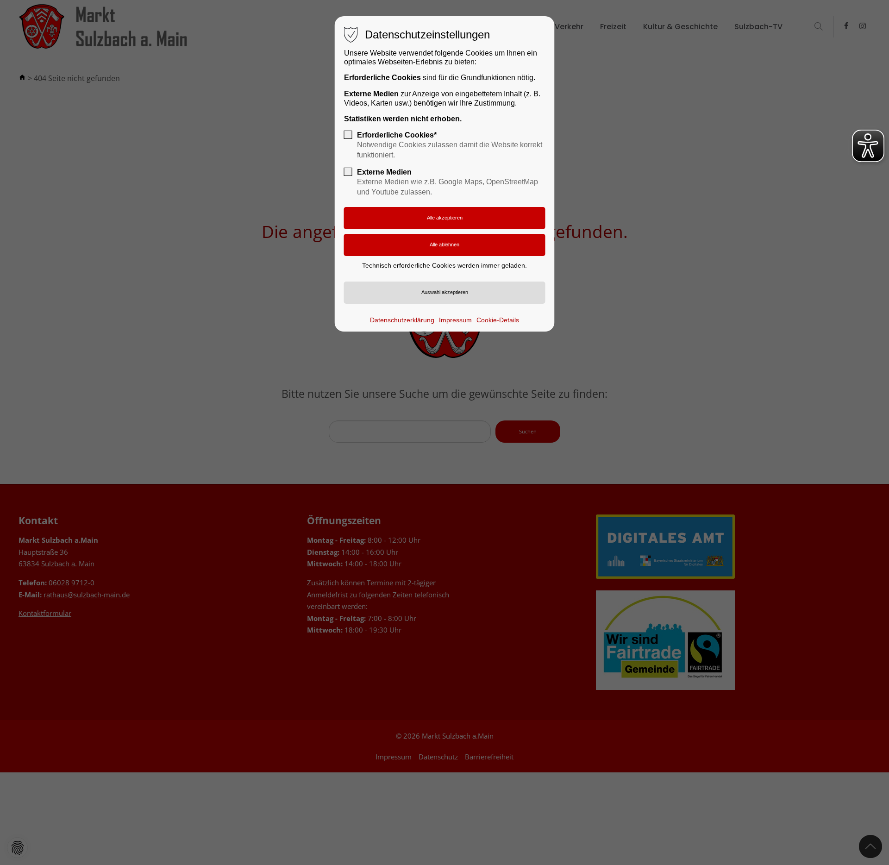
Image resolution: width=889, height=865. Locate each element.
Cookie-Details (497, 320)
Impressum (455, 320)
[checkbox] (348, 135)
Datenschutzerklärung (402, 320)
